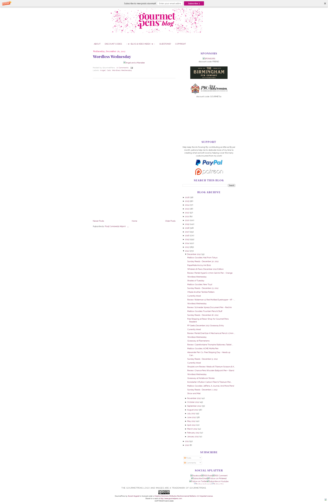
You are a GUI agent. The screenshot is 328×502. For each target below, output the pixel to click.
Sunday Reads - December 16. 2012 (202, 315)
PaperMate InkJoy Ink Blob (199, 265)
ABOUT (97, 44)
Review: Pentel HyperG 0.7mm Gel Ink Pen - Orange (209, 273)
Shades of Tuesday (195, 280)
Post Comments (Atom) (115, 226)
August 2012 (192, 410)
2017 (187, 232)
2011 (187, 441)
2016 (187, 235)
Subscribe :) (194, 3)
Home (134, 221)
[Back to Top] (326, 499)
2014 (187, 243)
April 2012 (191, 425)
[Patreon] (208, 174)
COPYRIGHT (180, 44)
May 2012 (191, 421)
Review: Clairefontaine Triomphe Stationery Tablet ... (210, 345)
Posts (188, 458)
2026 (187, 197)
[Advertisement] (209, 115)
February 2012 (193, 433)
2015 (187, 239)
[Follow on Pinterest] (217, 478)
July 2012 (191, 413)
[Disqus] (134, 115)
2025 (187, 201)
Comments (191, 463)
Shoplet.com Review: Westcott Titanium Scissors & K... (211, 367)
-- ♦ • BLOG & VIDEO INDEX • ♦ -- (140, 44)
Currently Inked (194, 296)
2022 (187, 213)
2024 (187, 205)
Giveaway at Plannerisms (198, 341)
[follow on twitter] (198, 481)
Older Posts (170, 221)
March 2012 (192, 429)
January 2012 (193, 436)
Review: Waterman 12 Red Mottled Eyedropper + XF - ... (211, 300)
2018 (187, 228)
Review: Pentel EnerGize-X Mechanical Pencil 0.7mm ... (211, 333)
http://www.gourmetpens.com (171, 498)
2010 (187, 445)
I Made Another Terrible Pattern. (201, 292)
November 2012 (194, 398)
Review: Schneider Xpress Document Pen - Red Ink (209, 307)
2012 (187, 251)
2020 (187, 220)
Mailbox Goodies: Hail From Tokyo (202, 257)
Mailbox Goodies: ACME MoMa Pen (202, 348)
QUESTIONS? (165, 44)
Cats (109, 70)
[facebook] (195, 475)
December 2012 (194, 254)
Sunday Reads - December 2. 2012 (202, 390)
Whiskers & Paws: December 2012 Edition (205, 269)
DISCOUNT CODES (113, 44)
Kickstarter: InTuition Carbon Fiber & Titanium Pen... (209, 382)
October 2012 (193, 402)
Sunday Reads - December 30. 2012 (203, 261)
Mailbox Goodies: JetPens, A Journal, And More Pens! (210, 386)
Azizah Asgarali (134, 496)
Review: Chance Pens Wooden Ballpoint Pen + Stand (210, 370)
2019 (187, 224)
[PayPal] (208, 167)
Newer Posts (98, 221)
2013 (187, 247)
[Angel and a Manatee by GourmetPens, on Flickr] (134, 63)
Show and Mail (194, 393)
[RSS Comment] (219, 475)
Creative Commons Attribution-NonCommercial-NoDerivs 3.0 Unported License (184, 496)
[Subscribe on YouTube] (217, 481)
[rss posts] (206, 475)
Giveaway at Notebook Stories (200, 378)
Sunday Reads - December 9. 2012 (202, 359)
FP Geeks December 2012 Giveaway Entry (205, 325)
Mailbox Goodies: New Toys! (199, 284)
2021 (187, 216)
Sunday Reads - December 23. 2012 (202, 288)
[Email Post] (131, 68)
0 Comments (123, 68)
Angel (103, 70)
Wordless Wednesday (112, 56)
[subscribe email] (199, 478)
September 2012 (194, 406)
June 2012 (191, 417)
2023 (187, 209)
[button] (164, 3)
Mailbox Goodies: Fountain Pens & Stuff (204, 311)
